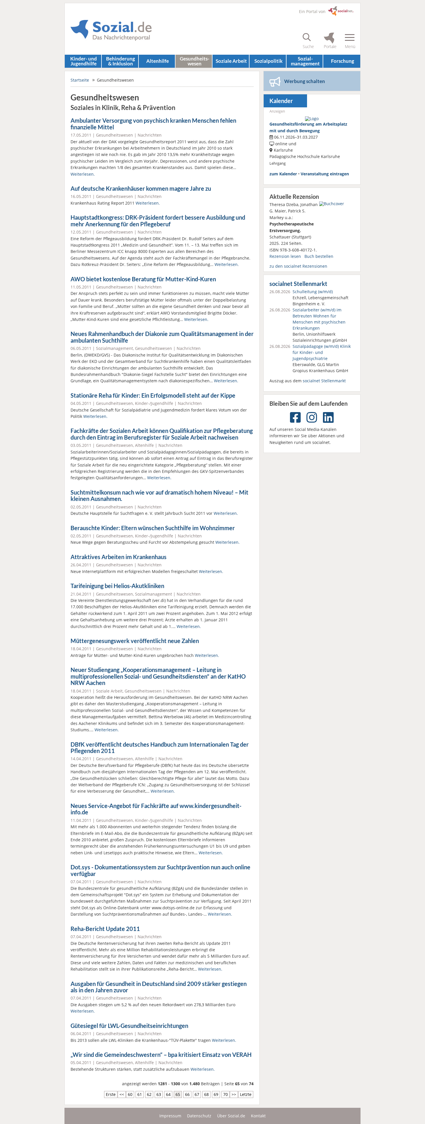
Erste (111, 1094)
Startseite (80, 80)
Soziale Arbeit (231, 61)
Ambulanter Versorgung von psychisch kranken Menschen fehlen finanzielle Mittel (153, 124)
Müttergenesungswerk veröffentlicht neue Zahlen (135, 641)
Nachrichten (150, 135)
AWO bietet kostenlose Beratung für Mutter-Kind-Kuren (143, 279)
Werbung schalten (304, 81)
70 (225, 1094)
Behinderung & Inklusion (120, 61)
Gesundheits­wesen (194, 61)
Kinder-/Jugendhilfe (154, 403)
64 (168, 1094)
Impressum (170, 1116)
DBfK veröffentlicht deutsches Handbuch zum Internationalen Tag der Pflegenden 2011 (160, 747)
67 (197, 1094)
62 (149, 1094)
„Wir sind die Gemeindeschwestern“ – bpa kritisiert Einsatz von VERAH (161, 1054)
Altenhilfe (157, 61)
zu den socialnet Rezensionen (298, 266)
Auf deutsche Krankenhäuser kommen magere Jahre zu (141, 188)
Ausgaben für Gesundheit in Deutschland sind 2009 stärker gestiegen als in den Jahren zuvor (159, 987)
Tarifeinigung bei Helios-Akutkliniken (117, 586)
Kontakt (258, 1116)
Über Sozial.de (231, 1116)
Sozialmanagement (114, 348)
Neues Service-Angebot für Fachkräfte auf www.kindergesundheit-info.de (156, 809)
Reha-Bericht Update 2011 (105, 928)
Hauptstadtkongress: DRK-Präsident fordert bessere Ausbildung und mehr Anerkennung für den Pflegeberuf (158, 220)
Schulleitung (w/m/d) (313, 291)
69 (216, 1094)
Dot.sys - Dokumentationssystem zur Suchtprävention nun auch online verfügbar (160, 870)
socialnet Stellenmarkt (298, 283)
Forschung (342, 61)
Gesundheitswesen (114, 135)
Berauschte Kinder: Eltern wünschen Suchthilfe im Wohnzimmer (153, 528)
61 (139, 1094)
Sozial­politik (268, 61)
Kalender (281, 101)
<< (121, 1094)
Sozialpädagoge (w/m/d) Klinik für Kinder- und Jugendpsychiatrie (322, 352)
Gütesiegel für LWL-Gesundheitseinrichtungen (129, 1025)
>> (234, 1094)
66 (187, 1094)
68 (206, 1094)
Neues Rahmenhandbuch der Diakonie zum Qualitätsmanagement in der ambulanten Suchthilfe (162, 337)
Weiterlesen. (83, 174)
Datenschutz (199, 1116)
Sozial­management (305, 61)
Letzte (246, 1094)
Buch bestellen (318, 256)
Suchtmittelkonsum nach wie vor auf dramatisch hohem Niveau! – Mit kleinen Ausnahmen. (159, 495)
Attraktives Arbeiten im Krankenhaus (119, 557)
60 (130, 1094)
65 (177, 1094)
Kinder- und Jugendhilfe (83, 61)
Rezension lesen (285, 256)
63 (158, 1094)
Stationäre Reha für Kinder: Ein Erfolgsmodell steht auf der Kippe (153, 395)
